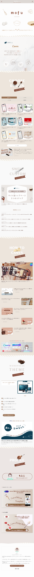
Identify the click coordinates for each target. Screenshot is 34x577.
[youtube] (17, 568)
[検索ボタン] (32, 1)
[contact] (18, 568)
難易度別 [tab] (25, 100)
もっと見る (17, 145)
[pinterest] (15, 568)
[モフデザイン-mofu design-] (17, 1)
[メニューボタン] (1, 1)
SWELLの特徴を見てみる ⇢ (9, 415)
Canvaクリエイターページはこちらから (17, 565)
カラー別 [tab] (25, 97)
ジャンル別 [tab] (9, 100)
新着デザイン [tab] (9, 97)
